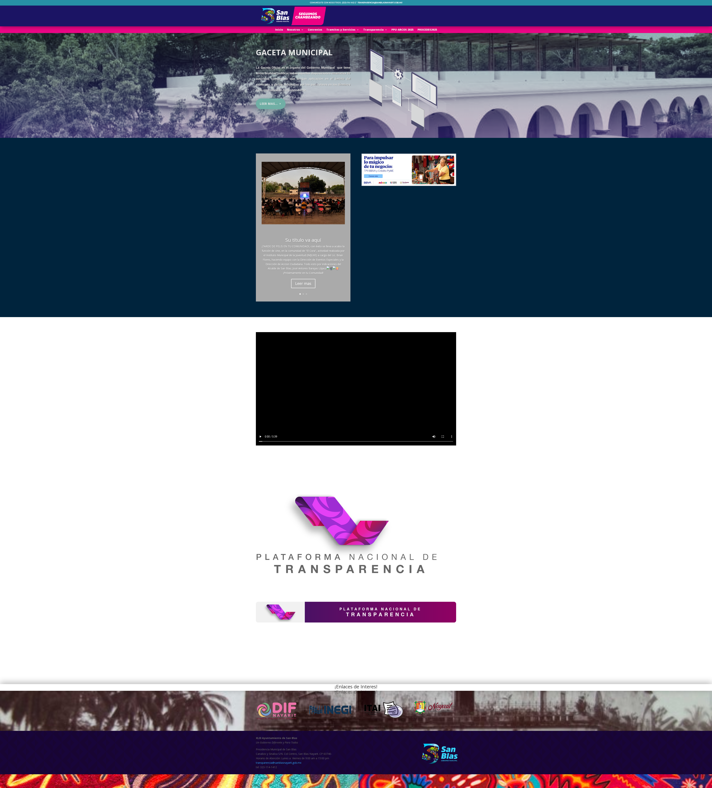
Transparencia (373, 29)
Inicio (279, 29)
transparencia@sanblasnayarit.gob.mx (278, 762)
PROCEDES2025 (427, 29)
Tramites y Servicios (340, 29)
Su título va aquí (303, 240)
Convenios (315, 29)
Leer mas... (269, 104)
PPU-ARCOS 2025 (402, 29)
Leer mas (303, 283)
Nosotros (293, 29)
